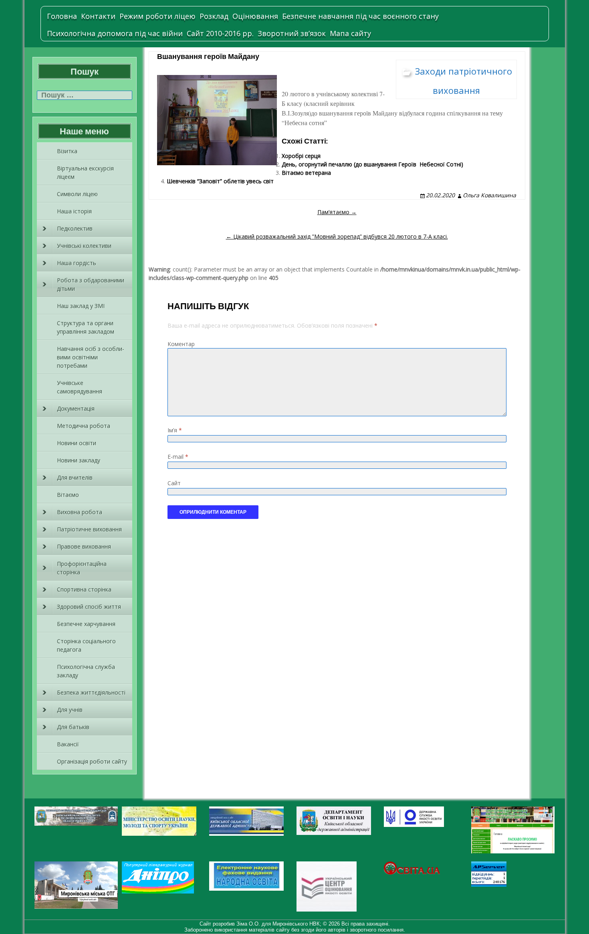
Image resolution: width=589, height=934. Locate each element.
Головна (62, 16)
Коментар (181, 344)
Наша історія (74, 211)
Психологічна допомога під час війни (115, 33)
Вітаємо (68, 494)
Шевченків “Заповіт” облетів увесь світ (220, 181)
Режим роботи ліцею (157, 16)
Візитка (67, 151)
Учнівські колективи (84, 245)
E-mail (177, 456)
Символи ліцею (77, 194)
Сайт (174, 483)
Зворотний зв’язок (292, 33)
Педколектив (75, 228)
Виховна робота (79, 512)
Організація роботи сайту (92, 761)
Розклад (214, 16)
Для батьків (73, 727)
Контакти (98, 16)
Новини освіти (76, 443)
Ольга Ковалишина (489, 195)
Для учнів (70, 709)
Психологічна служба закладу (86, 671)
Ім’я (174, 430)
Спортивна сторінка (84, 589)
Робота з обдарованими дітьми (90, 284)
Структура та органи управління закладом (85, 327)
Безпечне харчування (86, 624)
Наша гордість (76, 263)
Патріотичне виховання (89, 529)
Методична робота (83, 426)
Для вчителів (75, 477)
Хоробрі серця (301, 156)
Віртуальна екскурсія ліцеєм (85, 172)
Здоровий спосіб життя (89, 606)
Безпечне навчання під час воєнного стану (360, 16)
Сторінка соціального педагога (86, 645)
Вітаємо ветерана (306, 172)
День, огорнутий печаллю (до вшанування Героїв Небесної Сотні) (372, 164)
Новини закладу (78, 460)
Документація (76, 408)
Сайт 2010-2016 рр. (220, 33)
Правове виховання (84, 546)
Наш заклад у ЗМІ (81, 306)
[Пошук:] (84, 95)
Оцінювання (255, 16)
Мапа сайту (350, 33)
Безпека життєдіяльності (91, 692)
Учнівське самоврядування (79, 387)
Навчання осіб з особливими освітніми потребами (90, 357)
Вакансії (68, 744)
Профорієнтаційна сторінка (82, 568)
